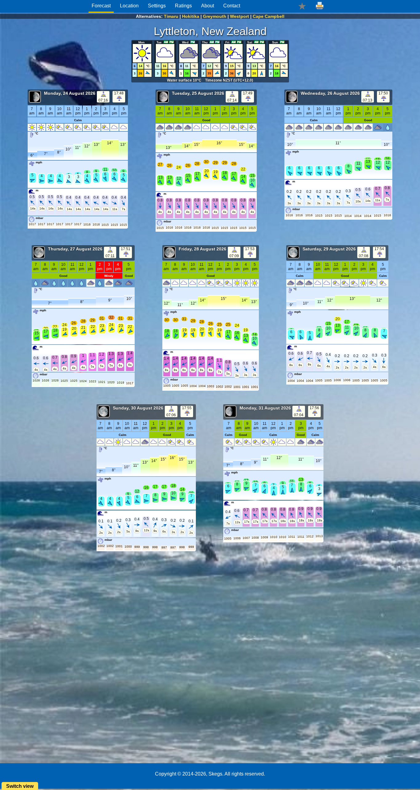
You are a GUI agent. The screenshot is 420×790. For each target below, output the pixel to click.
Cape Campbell (268, 16)
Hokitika (190, 16)
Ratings (183, 5)
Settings (157, 5)
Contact (231, 5)
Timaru (171, 16)
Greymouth (214, 16)
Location (129, 5)
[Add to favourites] (302, 5)
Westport (239, 16)
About (207, 5)
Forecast (101, 5)
